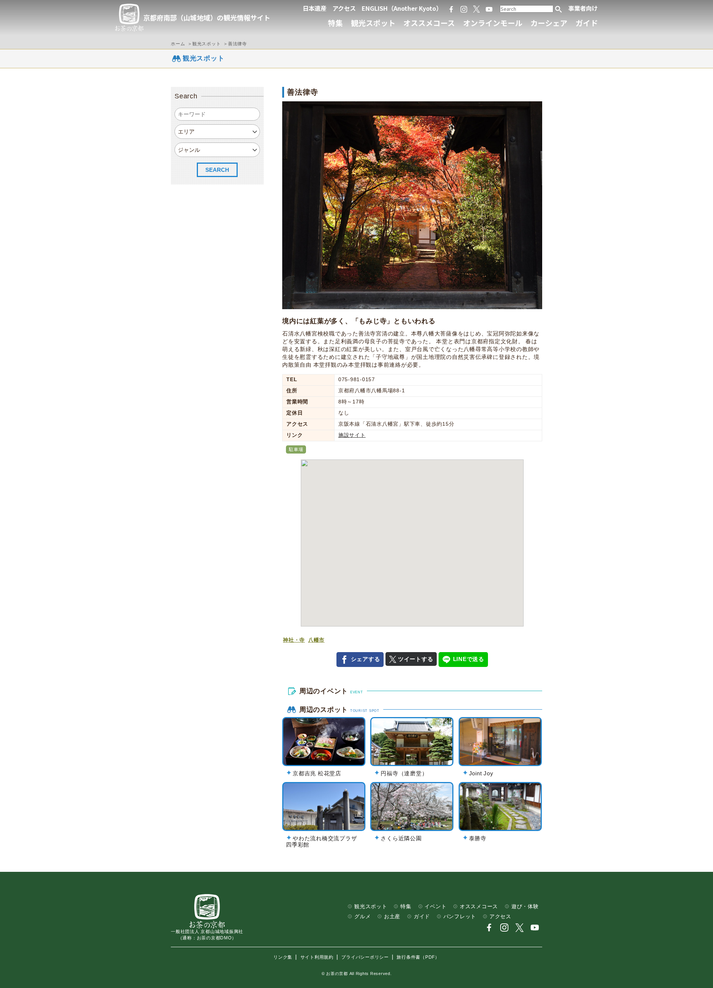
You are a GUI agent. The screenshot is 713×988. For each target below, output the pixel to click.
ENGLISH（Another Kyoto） (402, 8)
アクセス (344, 8)
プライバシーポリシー (365, 957)
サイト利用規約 (316, 957)
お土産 (392, 916)
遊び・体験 (525, 906)
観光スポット (373, 22)
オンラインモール (492, 22)
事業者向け (583, 8)
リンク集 (282, 957)
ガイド (587, 22)
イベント (435, 906)
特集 (335, 22)
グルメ (362, 916)
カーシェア (548, 22)
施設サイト (352, 435)
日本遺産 (314, 8)
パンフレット (459, 916)
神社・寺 (294, 640)
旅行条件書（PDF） (418, 957)
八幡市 (316, 640)
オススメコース (429, 22)
